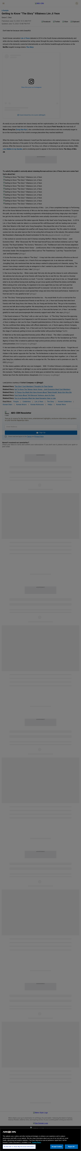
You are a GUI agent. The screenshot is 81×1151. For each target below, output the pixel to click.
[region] (40, 1139)
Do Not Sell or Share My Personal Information (19, 1146)
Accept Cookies (57, 1146)
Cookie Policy (36, 1142)
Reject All (71, 1146)
